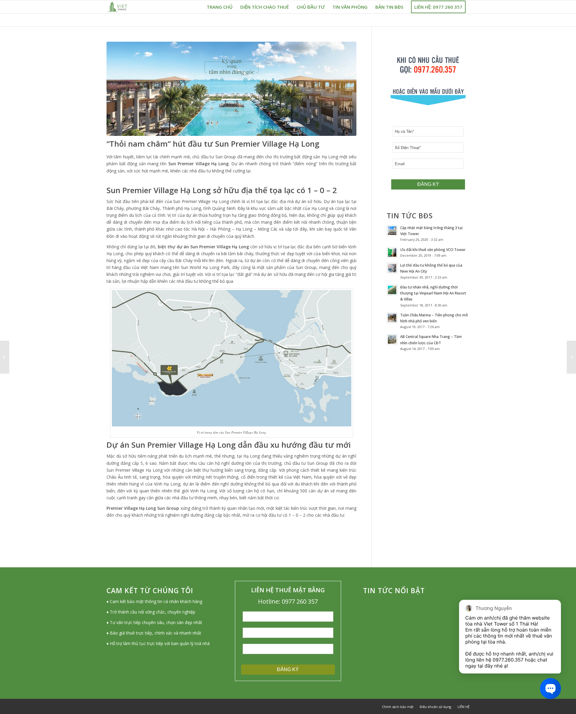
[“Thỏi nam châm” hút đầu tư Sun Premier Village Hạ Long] (231, 89)
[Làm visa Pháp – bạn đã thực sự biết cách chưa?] (4, 357)
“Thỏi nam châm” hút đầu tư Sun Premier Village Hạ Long (213, 143)
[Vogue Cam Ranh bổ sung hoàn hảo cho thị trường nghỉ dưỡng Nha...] (571, 357)
